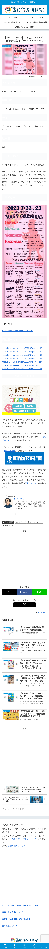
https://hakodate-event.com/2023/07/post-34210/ (22, 365)
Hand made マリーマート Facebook (17, 331)
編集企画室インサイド (17, 846)
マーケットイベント (36, 522)
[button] (44, 545)
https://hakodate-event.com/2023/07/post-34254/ (22, 358)
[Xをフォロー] (15, 514)
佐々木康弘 (19, 499)
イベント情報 (9, 522)
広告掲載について (9, 926)
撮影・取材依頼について (12, 912)
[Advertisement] (24, 557)
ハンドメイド (21, 522)
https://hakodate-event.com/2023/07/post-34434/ (22, 355)
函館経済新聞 (9, 451)
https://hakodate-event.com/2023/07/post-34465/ (22, 369)
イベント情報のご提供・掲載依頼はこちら (20, 905)
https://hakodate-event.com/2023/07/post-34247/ (22, 362)
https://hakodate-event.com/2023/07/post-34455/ (22, 352)
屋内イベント (8, 525)
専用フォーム (30, 483)
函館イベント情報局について (23, 839)
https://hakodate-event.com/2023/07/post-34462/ (22, 348)
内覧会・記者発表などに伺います (16, 919)
